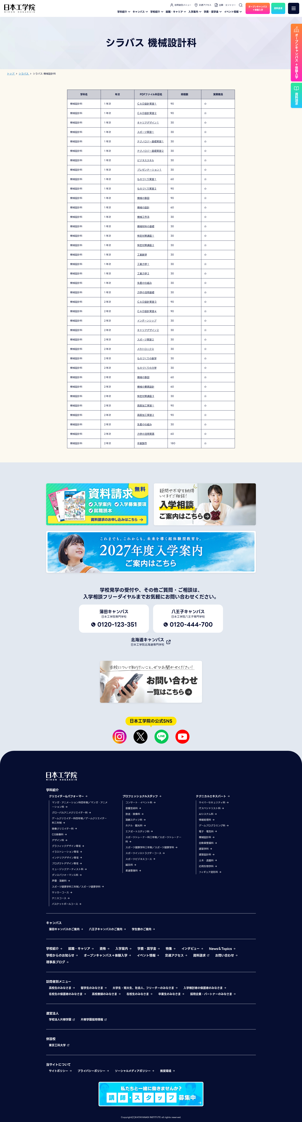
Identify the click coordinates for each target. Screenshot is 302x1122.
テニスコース (59, 898)
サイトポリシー (59, 1071)
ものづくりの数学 (147, 358)
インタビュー (191, 948)
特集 (169, 948)
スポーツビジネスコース (139, 859)
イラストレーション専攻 (66, 852)
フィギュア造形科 (209, 872)
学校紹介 (155, 12)
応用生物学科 (206, 866)
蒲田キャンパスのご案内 (65, 929)
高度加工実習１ (145, 406)
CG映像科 (58, 834)
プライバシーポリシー (92, 1071)
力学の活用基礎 (145, 292)
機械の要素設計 (145, 387)
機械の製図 (143, 198)
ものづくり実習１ (147, 179)
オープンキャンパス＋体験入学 (106, 955)
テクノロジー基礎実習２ (150, 151)
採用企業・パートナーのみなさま (211, 994)
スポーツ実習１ (145, 132)
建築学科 (204, 849)
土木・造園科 (206, 860)
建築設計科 (205, 854)
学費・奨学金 (211, 12)
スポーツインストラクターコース (143, 853)
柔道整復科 (132, 871)
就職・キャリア (174, 12)
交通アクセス (205, 5)
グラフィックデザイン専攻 (67, 846)
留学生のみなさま (92, 988)
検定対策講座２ (145, 245)
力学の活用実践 (145, 434)
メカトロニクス (145, 349)
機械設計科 (205, 837)
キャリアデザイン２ (148, 330)
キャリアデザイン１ (148, 123)
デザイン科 (58, 840)
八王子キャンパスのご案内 (106, 929)
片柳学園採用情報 (92, 1019)
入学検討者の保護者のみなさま (204, 988)
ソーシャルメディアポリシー (133, 1071)
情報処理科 (205, 820)
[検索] (241, 5)
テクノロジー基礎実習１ (150, 141)
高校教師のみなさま (105, 994)
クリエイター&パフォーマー (67, 796)
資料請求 (200, 955)
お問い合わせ (225, 955)
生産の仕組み (144, 283)
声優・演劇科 (59, 881)
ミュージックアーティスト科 (68, 869)
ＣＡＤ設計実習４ (147, 311)
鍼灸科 (129, 865)
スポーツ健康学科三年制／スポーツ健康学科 (76, 887)
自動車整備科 (206, 843)
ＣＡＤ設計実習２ (147, 113)
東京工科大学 (58, 1045)
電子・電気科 (206, 831)
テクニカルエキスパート (211, 796)
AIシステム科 (206, 814)
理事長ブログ (56, 962)
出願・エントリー (227, 5)
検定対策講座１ (145, 236)
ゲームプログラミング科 (212, 825)
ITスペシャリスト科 (210, 808)
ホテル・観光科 (134, 825)
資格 (103, 948)
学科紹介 (122, 12)
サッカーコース (61, 892)
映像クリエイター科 (63, 829)
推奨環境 (166, 1071)
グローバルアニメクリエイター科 (70, 813)
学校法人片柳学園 (60, 1019)
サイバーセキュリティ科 (212, 802)
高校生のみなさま (60, 988)
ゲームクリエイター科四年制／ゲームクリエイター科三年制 (79, 820)
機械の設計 (143, 207)
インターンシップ (146, 321)
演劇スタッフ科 (134, 820)
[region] (151, 269)
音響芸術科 (132, 808)
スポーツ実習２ (145, 340)
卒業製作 (142, 443)
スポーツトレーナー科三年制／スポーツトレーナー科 (153, 839)
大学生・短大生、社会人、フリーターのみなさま (144, 988)
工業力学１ (143, 264)
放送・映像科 (133, 814)
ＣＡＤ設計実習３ (147, 302)
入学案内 (193, 12)
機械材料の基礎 (145, 226)
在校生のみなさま (138, 994)
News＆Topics (221, 948)
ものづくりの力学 (147, 368)
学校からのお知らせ (60, 955)
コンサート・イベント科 (139, 802)
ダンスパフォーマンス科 (65, 875)
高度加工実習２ (145, 415)
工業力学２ (143, 273)
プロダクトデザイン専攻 (65, 863)
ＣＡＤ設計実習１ (147, 104)
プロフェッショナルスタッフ (141, 796)
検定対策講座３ (145, 396)
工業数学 (142, 255)
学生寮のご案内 (142, 929)
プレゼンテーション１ (149, 170)
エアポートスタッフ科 (137, 831)
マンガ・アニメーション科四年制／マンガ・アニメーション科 (79, 805)
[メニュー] (293, 8)
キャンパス (139, 12)
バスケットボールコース (65, 904)
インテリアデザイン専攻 (66, 858)
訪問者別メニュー (183, 5)
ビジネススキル (145, 160)
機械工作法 (143, 217)
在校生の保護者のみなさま (66, 994)
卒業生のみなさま (170, 994)
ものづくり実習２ (147, 189)
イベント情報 (231, 12)
